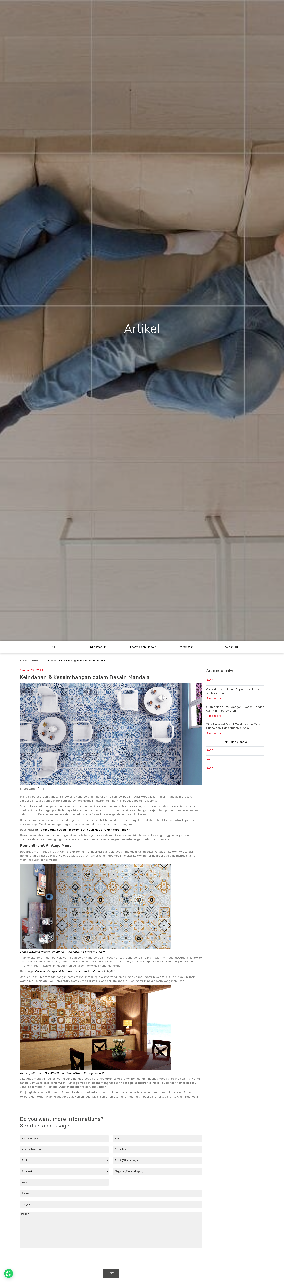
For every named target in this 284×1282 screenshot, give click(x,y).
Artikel (35, 660)
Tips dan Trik (230, 647)
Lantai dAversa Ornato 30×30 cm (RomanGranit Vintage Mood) (62, 952)
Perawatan (186, 647)
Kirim (111, 1273)
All (53, 647)
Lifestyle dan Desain (142, 647)
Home (23, 660)
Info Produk (97, 647)
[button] (8, 1273)
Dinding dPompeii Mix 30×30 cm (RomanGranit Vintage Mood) (62, 1073)
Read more (213, 698)
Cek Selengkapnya (235, 742)
